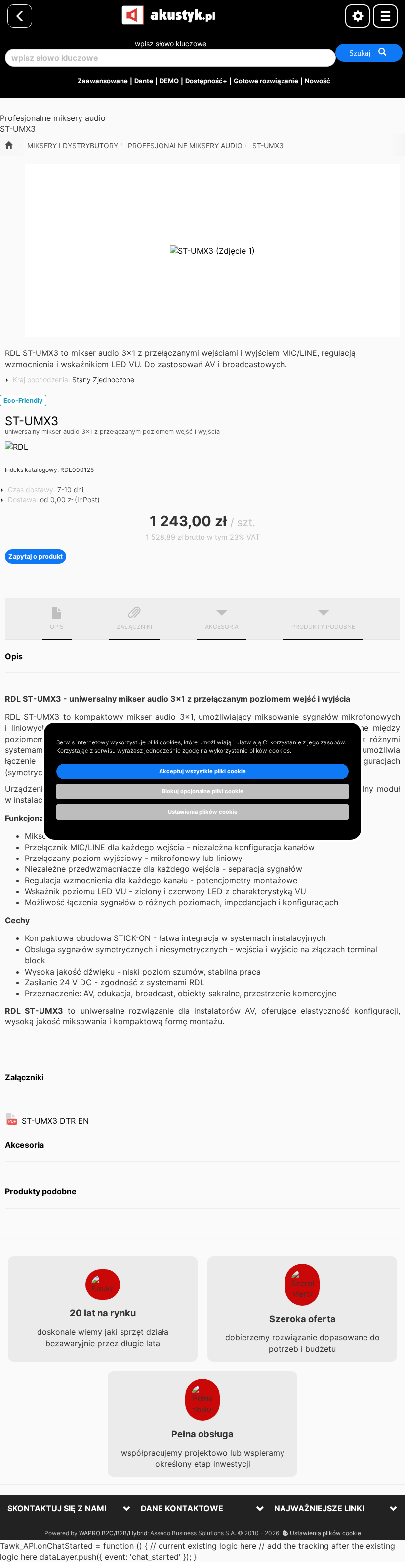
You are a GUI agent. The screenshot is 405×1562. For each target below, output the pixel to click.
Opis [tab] (57, 626)
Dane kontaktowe (182, 1508)
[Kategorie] (385, 16)
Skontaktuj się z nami (56, 1508)
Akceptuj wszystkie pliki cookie (202, 771)
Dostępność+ (206, 81)
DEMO (169, 81)
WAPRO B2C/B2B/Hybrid (113, 1533)
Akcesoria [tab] (222, 626)
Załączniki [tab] (134, 626)
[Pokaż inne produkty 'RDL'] (16, 446)
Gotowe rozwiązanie (266, 81)
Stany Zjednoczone (103, 379)
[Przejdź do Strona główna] (8, 145)
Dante (143, 81)
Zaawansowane (103, 81)
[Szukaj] (369, 53)
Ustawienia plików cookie (324, 1533)
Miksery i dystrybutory (72, 145)
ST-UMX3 (268, 145)
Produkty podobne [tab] (323, 626)
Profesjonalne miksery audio (185, 145)
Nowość (317, 81)
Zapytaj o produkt (35, 556)
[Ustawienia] (357, 16)
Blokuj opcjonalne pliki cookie (202, 791)
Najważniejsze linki (319, 1508)
